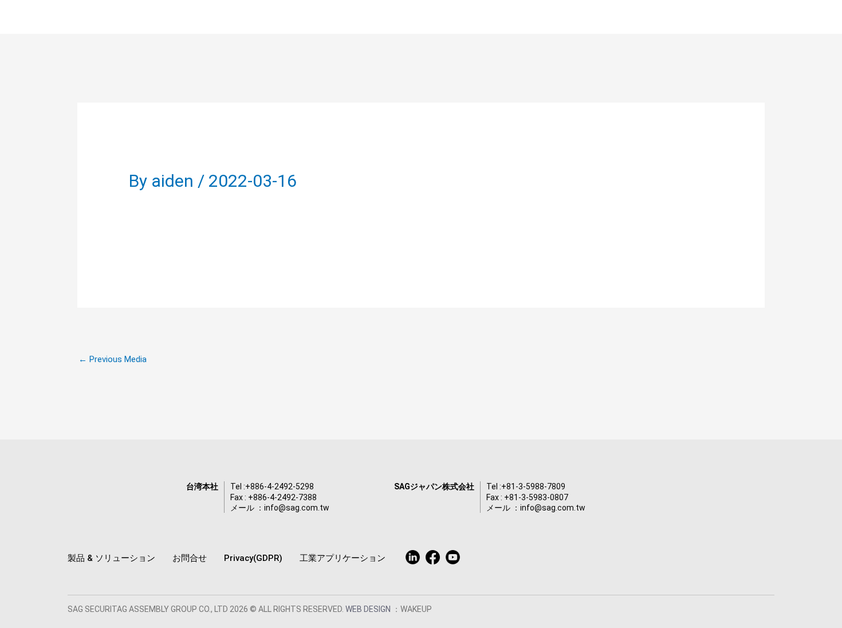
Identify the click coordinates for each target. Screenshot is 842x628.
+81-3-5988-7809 (533, 486)
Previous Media (112, 359)
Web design (368, 609)
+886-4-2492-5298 (279, 486)
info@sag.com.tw (296, 507)
